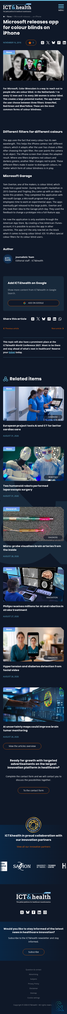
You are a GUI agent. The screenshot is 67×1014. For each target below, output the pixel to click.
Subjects (33, 979)
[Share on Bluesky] (53, 42)
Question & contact (33, 969)
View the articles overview (22, 746)
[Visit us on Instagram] (45, 912)
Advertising (33, 974)
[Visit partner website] (16, 866)
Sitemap (33, 993)
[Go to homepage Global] (17, 7)
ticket (12, 352)
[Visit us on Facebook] (33, 912)
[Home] (4, 16)
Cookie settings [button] (33, 998)
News (9, 16)
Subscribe (33, 951)
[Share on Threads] (42, 42)
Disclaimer (33, 988)
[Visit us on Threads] (22, 912)
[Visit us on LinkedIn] (39, 912)
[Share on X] (48, 42)
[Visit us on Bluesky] (27, 912)
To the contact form (33, 790)
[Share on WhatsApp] (60, 319)
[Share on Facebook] (58, 42)
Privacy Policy (33, 983)
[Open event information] (59, 1006)
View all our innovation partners (33, 846)
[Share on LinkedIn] (64, 42)
